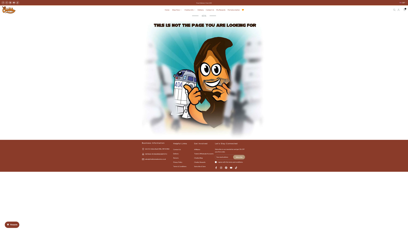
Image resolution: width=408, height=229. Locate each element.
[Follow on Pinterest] (10, 2)
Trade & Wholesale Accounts (204, 154)
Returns (176, 158)
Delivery (176, 154)
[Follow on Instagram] (6, 2)
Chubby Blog (198, 158)
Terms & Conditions (179, 166)
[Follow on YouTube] (13, 2)
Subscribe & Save (200, 166)
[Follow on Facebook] (3, 2)
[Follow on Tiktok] (17, 2)
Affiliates (197, 149)
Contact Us (177, 149)
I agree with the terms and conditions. (230, 162)
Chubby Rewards (199, 162)
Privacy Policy (177, 162)
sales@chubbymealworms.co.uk (155, 159)
